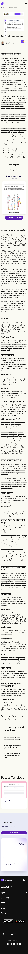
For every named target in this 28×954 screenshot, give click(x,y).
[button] (25, 4)
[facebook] (8, 944)
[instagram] (11, 944)
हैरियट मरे (8, 43)
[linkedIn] (14, 944)
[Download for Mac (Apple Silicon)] (8, 921)
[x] (17, 944)
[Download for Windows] (20, 921)
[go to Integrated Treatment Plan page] (14, 789)
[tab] (14, 165)
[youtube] (20, 944)
